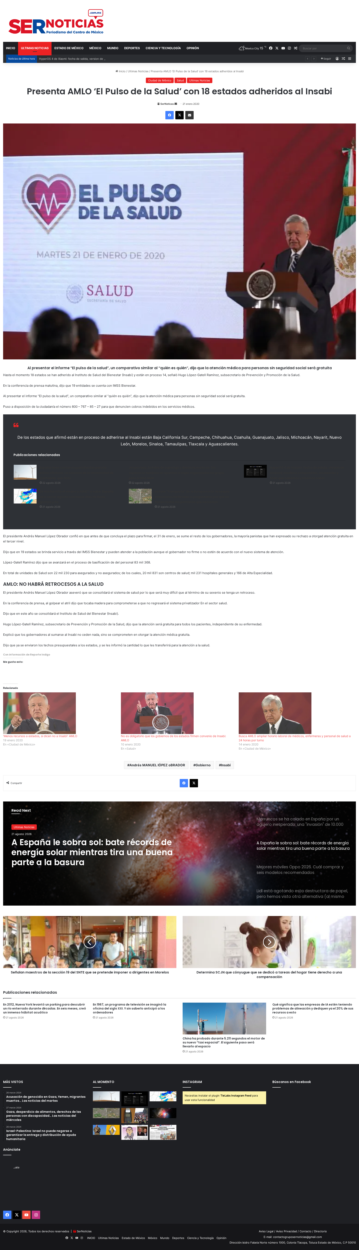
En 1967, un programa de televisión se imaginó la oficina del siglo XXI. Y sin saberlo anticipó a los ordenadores (129, 1008)
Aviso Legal (266, 1231)
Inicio (121, 71)
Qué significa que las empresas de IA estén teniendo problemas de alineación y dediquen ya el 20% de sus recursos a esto (312, 1008)
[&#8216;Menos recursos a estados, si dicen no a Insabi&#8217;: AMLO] (60, 713)
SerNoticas (167, 103)
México (95, 48)
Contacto (305, 1231)
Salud (180, 80)
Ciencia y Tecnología (163, 48)
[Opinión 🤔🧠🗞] (134, 1132)
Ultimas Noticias (35, 48)
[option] (179, 853)
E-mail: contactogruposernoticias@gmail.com (293, 1237)
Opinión (193, 48)
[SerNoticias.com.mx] (56, 20)
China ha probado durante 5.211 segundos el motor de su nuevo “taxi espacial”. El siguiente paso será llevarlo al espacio (224, 1042)
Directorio (320, 1231)
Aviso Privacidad (286, 1231)
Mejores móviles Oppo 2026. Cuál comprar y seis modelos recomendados (95, 847)
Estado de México (69, 48)
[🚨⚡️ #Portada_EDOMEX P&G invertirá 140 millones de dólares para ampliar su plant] (163, 1132)
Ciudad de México (159, 80)
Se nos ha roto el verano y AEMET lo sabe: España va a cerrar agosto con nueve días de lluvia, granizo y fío (76, 496)
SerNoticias (84, 1231)
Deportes (132, 48)
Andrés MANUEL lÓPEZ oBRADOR (157, 765)
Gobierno (203, 765)
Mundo (112, 48)
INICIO (10, 48)
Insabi (226, 765)
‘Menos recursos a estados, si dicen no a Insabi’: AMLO (40, 736)
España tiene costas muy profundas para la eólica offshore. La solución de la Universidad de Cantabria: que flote (76, 472)
